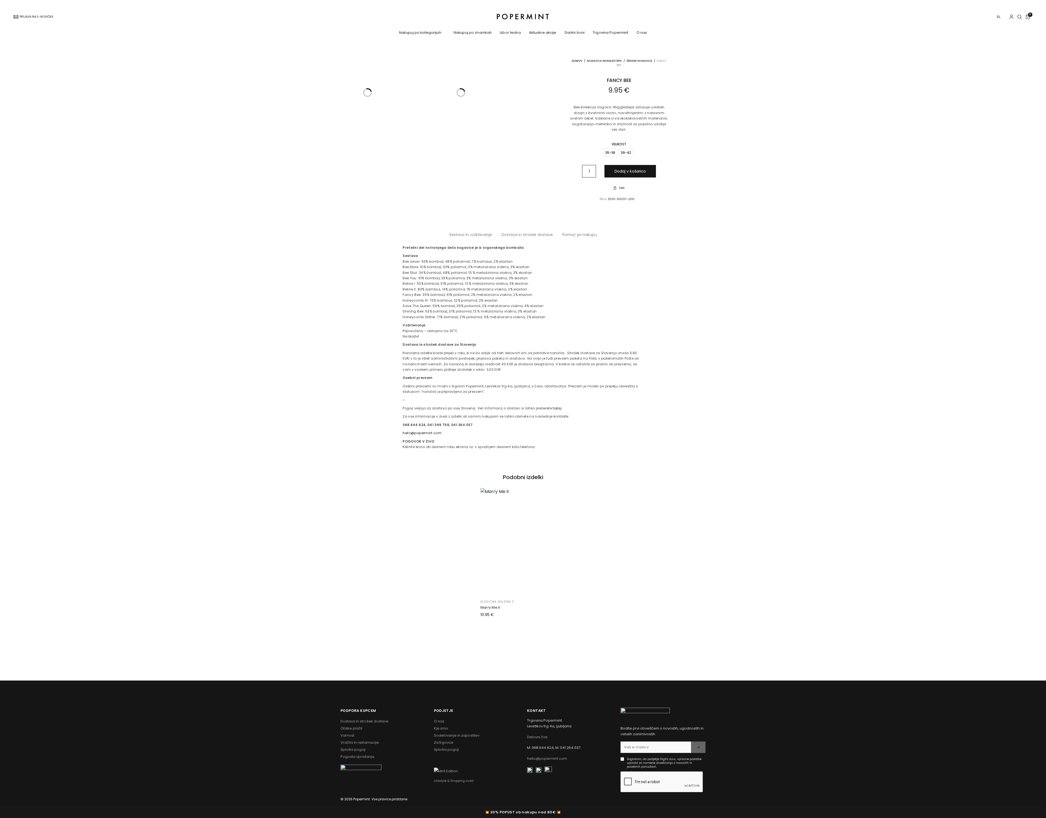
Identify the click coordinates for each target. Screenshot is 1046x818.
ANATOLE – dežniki (428, 419)
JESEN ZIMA (424, 350)
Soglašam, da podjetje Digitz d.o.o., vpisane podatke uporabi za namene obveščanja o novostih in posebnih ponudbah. (664, 763)
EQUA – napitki (426, 115)
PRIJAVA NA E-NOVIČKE (36, 16)
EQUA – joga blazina (431, 385)
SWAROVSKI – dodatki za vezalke (441, 76)
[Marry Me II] (523, 541)
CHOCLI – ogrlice (428, 244)
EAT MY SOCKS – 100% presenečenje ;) (445, 82)
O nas (642, 32)
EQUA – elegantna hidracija (437, 108)
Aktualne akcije (543, 32)
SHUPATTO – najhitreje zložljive (439, 143)
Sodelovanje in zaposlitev (456, 735)
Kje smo (441, 728)
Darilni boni (575, 32)
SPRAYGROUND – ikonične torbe (440, 156)
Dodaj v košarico (630, 171)
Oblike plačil (351, 728)
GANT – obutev (426, 62)
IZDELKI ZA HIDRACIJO (433, 94)
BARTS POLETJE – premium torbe (440, 176)
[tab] (527, 235)
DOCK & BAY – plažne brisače (438, 331)
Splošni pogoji (353, 749)
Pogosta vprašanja (357, 756)
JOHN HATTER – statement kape (440, 338)
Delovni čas (537, 737)
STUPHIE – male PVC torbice (437, 203)
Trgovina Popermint (610, 32)
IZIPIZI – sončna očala (432, 218)
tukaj (557, 408)
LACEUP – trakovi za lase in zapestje (443, 265)
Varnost (347, 735)
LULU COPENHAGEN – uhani (436, 251)
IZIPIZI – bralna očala (431, 224)
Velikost (619, 144)
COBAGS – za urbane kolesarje (440, 196)
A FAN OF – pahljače (430, 398)
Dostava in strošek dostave (527, 234)
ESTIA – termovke (428, 101)
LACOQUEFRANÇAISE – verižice (438, 238)
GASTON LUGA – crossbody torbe (441, 163)
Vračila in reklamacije (359, 742)
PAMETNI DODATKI (430, 283)
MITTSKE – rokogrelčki (431, 303)
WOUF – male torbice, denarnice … (442, 189)
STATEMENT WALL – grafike (435, 425)
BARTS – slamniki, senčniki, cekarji (442, 325)
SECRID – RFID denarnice (434, 169)
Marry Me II (490, 607)
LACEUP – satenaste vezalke (437, 69)
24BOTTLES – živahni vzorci (436, 121)
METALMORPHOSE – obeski (435, 392)
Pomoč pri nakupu (579, 234)
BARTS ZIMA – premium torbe (438, 183)
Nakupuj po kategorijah (420, 32)
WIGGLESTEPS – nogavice (435, 55)
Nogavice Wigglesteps (604, 61)
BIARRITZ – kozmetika (431, 379)
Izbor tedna (510, 32)
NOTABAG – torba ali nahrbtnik (439, 136)
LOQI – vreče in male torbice (437, 149)
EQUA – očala (425, 231)
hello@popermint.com (422, 433)
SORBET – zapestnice (431, 258)
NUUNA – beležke (427, 405)
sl (999, 16)
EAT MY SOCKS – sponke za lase (440, 271)
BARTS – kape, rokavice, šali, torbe (442, 357)
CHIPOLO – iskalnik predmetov (439, 297)
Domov (577, 61)
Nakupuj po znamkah (473, 32)
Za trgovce (443, 742)
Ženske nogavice (639, 61)
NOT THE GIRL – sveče (431, 412)
